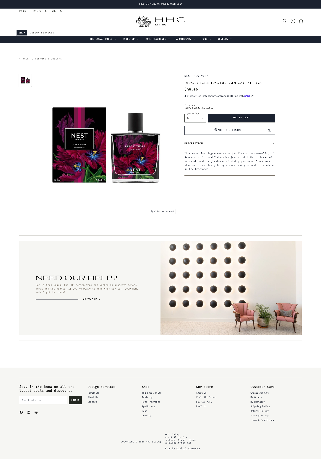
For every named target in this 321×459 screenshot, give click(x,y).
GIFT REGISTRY (53, 11)
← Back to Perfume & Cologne (40, 59)
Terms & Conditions (262, 420)
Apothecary (184, 39)
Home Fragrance (156, 39)
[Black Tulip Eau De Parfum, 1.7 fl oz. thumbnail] (25, 80)
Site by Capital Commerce (182, 448)
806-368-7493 (204, 402)
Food (205, 39)
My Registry (257, 402)
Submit (75, 400)
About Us (93, 397)
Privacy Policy (259, 416)
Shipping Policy (260, 406)
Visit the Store (206, 397)
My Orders (256, 397)
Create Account (259, 393)
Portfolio (93, 393)
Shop (22, 33)
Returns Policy (259, 411)
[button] (229, 143)
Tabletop (129, 39)
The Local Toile (102, 39)
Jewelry (224, 39)
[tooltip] (270, 130)
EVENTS (37, 11)
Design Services (42, 33)
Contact (92, 402)
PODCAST (23, 11)
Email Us (201, 406)
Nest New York (196, 76)
